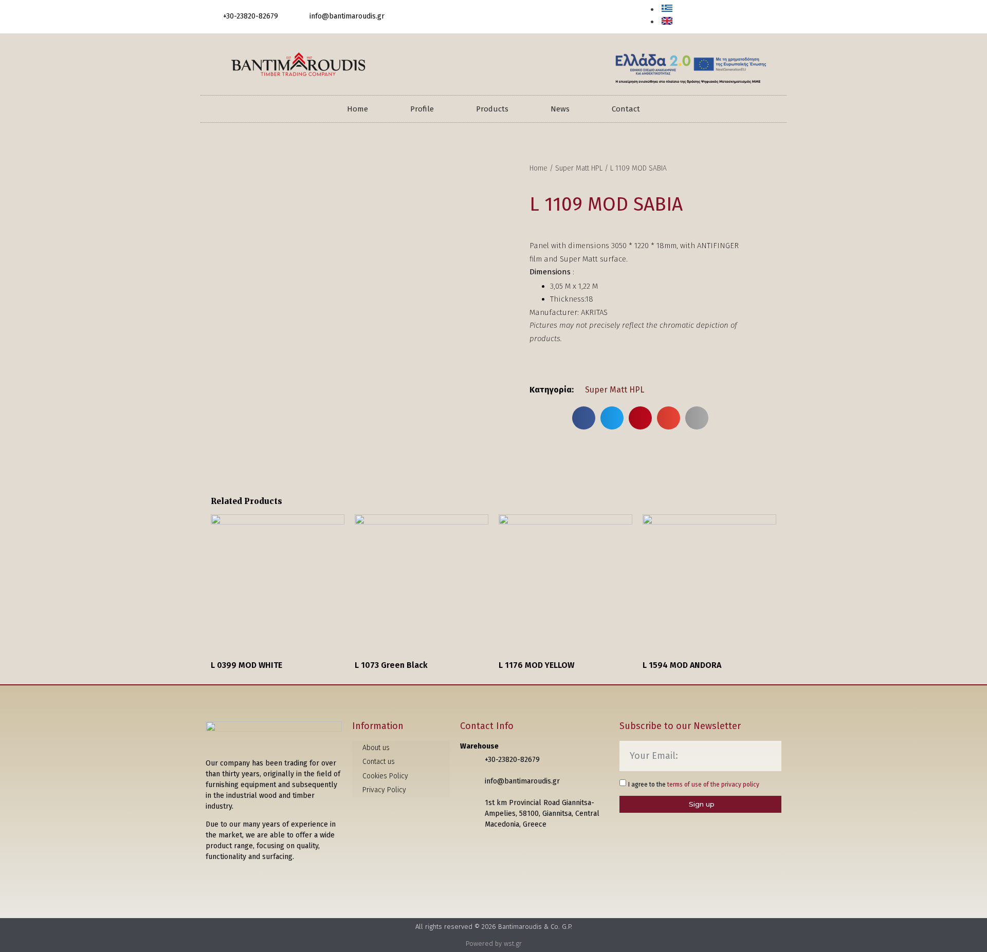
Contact (626, 109)
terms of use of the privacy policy (713, 784)
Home (357, 109)
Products (492, 109)
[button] (770, 17)
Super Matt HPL (578, 168)
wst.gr (513, 943)
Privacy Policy (384, 790)
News (560, 109)
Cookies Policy (385, 776)
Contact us (378, 761)
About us (376, 747)
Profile (422, 109)
